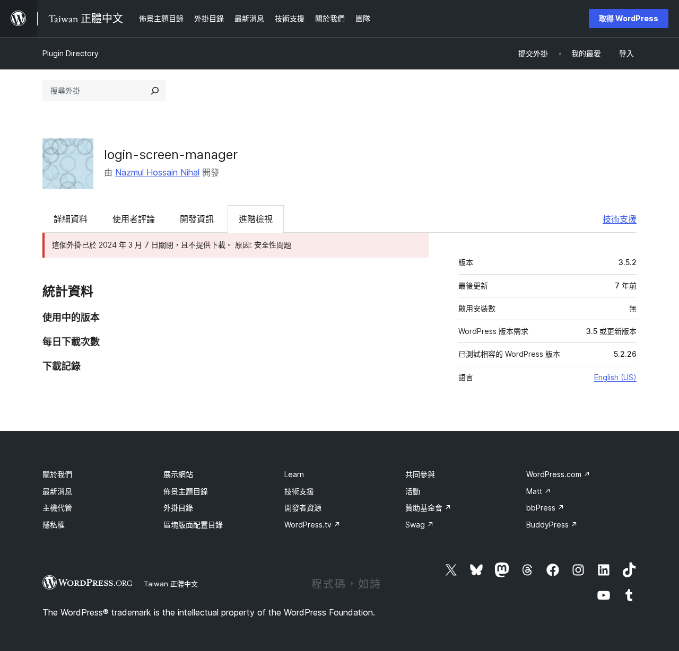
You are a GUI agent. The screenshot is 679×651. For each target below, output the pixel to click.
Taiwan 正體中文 (171, 583)
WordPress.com (558, 474)
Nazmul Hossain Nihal (157, 172)
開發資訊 (197, 219)
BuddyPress (552, 524)
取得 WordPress (628, 18)
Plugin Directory (70, 53)
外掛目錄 (178, 507)
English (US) (615, 377)
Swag (419, 524)
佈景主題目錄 (185, 491)
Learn (294, 474)
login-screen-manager (171, 154)
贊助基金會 (428, 507)
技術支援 (620, 219)
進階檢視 (256, 219)
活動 (412, 491)
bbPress (545, 507)
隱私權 (53, 524)
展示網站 (178, 474)
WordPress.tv (312, 524)
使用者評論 (133, 219)
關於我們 (57, 474)
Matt (538, 491)
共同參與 (420, 474)
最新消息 (57, 491)
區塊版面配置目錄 (193, 524)
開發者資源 (302, 507)
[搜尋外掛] (155, 90)
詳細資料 (71, 219)
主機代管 (57, 507)
